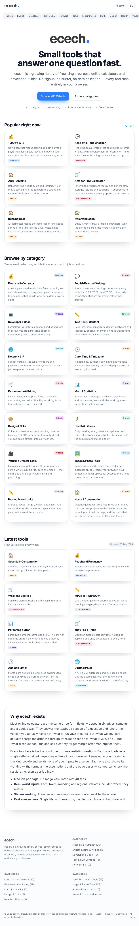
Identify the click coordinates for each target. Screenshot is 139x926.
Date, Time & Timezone (19, 879)
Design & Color (14, 894)
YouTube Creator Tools (87, 879)
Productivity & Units (86, 889)
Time (75, 15)
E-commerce (89, 15)
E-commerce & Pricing (19, 884)
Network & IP (81, 864)
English (20, 15)
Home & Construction (87, 894)
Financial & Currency (86, 844)
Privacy (109, 913)
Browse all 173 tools (53, 96)
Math (103, 15)
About (99, 913)
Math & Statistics (15, 889)
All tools (120, 5)
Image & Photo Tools (86, 884)
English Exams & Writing (88, 849)
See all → (130, 126)
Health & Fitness (15, 899)
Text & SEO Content (86, 859)
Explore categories (86, 96)
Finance (9, 15)
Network (64, 15)
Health (124, 15)
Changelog (121, 913)
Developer (34, 15)
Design (113, 15)
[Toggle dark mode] (131, 6)
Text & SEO (49, 15)
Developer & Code (85, 854)
